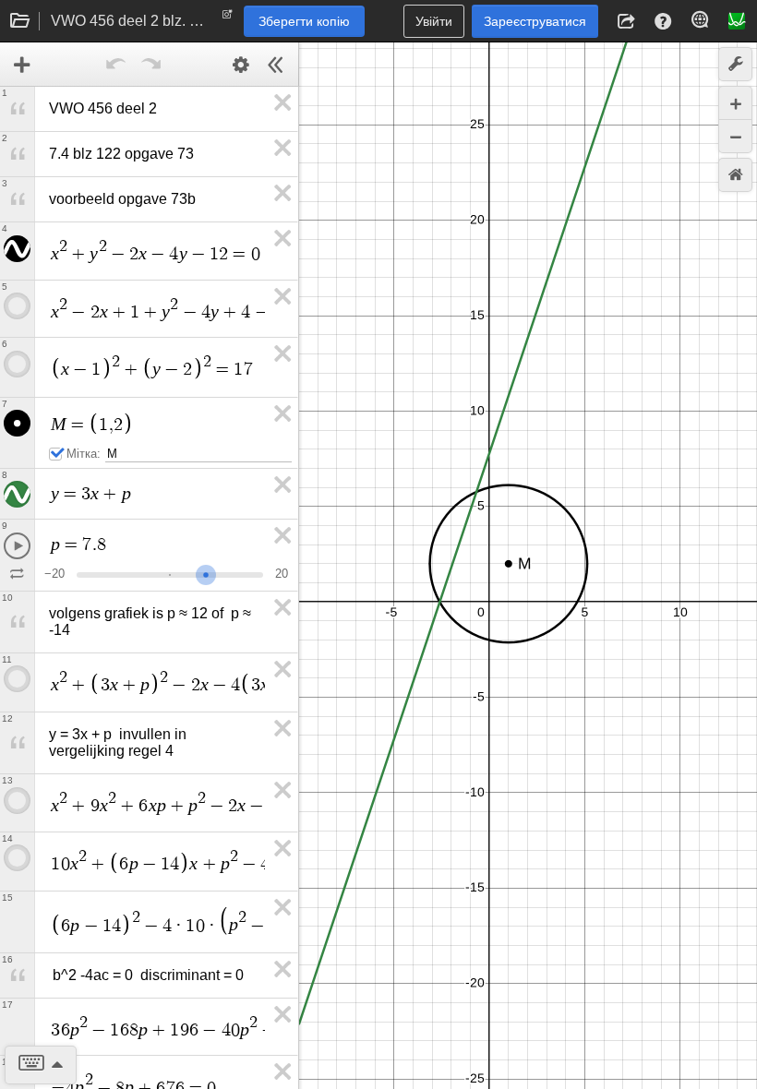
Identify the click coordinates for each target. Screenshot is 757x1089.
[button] (625, 21)
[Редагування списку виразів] (240, 64)
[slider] (205, 572)
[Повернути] (116, 64)
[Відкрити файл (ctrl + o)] (20, 21)
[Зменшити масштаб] (735, 136)
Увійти (433, 21)
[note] (227, 18)
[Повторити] (151, 64)
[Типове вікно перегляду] (735, 175)
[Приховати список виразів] (276, 64)
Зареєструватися (535, 21)
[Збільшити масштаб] (735, 103)
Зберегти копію (304, 21)
